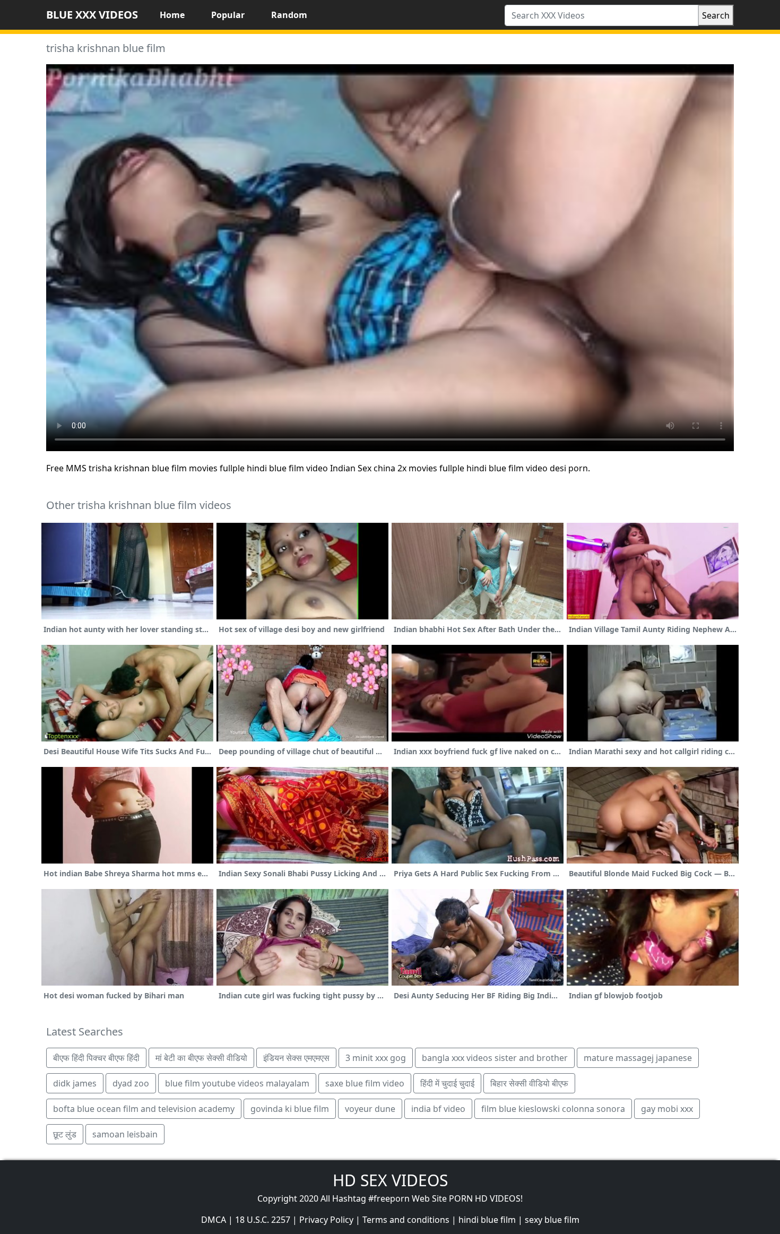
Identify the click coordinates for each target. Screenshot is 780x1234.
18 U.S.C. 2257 (262, 1220)
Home (172, 15)
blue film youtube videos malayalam (237, 1083)
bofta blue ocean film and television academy (144, 1109)
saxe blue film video (364, 1083)
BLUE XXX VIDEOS (92, 14)
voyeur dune (370, 1109)
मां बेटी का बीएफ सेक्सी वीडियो (201, 1058)
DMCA (213, 1220)
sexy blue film (552, 1220)
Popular (228, 15)
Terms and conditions (405, 1220)
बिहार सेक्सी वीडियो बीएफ (529, 1083)
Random (289, 15)
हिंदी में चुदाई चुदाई (447, 1083)
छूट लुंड (64, 1134)
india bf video (438, 1109)
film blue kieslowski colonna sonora (553, 1109)
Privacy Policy (326, 1220)
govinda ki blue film (289, 1109)
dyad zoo (130, 1083)
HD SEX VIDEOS (390, 1180)
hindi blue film (487, 1220)
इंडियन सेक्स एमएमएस (296, 1058)
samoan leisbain (125, 1134)
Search (716, 15)
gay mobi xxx (667, 1109)
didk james (75, 1083)
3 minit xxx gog (375, 1058)
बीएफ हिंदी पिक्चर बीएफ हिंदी (96, 1058)
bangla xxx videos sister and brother (495, 1058)
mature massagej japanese (638, 1058)
